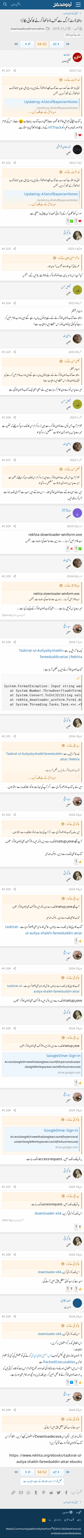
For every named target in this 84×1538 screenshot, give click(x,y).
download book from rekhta (27, 29)
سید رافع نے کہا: (73, 746)
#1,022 (6, 163)
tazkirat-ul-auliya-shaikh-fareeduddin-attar (43, 989)
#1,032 (6, 815)
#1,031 (6, 736)
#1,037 (6, 1187)
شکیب (76, 29)
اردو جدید (66, 1512)
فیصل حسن (66, 287)
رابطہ (79, 1520)
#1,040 (6, 1410)
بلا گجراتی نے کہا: (73, 824)
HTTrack (55, 127)
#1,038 (6, 1255)
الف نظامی (66, 1301)
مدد (50, 1520)
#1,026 (6, 417)
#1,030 (6, 642)
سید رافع (67, 626)
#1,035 (6, 1028)
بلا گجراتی (67, 233)
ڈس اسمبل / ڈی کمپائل (41, 1356)
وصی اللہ (67, 336)
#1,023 (6, 249)
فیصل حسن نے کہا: (72, 361)
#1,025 (6, 352)
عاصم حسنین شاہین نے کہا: (69, 258)
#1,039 (6, 1317)
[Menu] (78, 4)
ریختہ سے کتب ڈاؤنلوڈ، (73, 35)
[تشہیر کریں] (14, 71)
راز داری (57, 1520)
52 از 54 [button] (42, 44)
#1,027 (6, 460)
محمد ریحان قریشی (63, 147)
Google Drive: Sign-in (63, 1056)
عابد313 (66, 511)
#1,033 (6, 889)
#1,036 (6, 1110)
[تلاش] (5, 4)
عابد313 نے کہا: (72, 586)
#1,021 (6, 71)
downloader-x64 (48, 1214)
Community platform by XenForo (47, 1529)
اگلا (29, 44)
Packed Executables (59, 1362)
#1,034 (6, 968)
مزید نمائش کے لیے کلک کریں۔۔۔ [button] (42, 112)
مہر (77, 1512)
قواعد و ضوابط (69, 1520)
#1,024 (6, 303)
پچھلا (55, 44)
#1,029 (6, 576)
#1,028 (6, 526)
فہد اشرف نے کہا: (72, 80)
